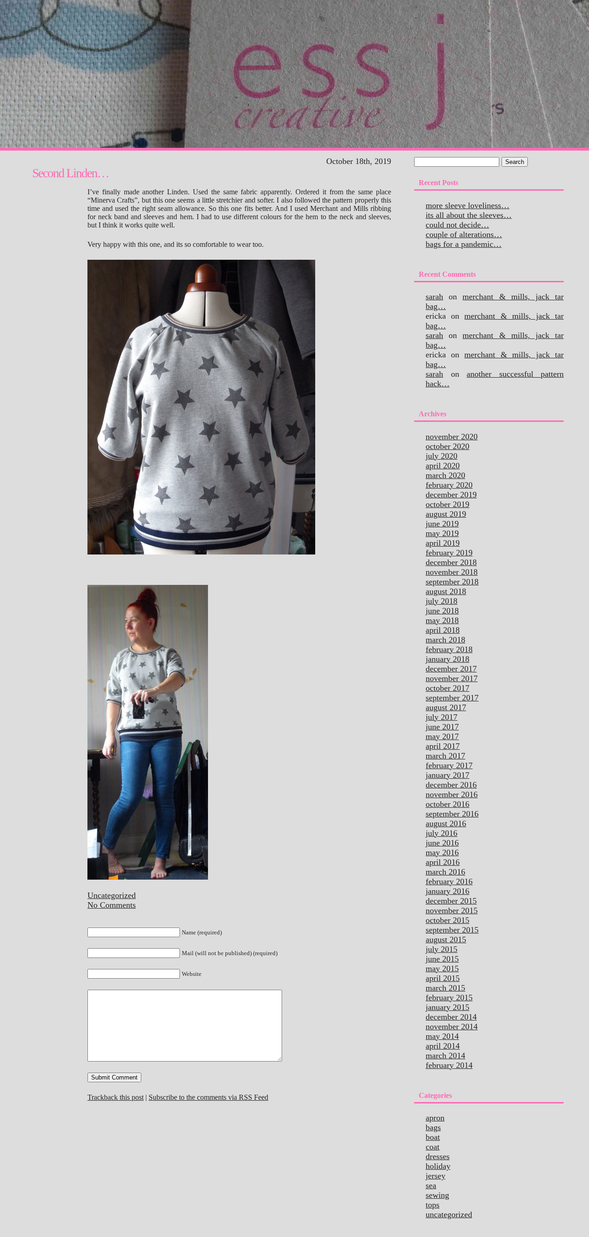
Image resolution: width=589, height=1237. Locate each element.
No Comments (111, 905)
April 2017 (443, 746)
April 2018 (443, 630)
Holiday (438, 1166)
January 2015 (447, 1007)
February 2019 (449, 552)
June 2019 (442, 523)
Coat (432, 1146)
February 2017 (449, 765)
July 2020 (441, 456)
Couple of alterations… (464, 234)
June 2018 (442, 610)
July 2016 (441, 833)
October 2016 (447, 804)
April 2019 (443, 543)
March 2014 (445, 1055)
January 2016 (447, 891)
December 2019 (451, 494)
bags (433, 1127)
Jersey (435, 1175)
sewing (437, 1195)
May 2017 (442, 736)
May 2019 (442, 533)
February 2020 (449, 485)
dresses (438, 1156)
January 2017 (447, 775)
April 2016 (443, 862)
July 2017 (441, 717)
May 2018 (442, 620)
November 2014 (452, 1026)
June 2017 (442, 726)
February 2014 (449, 1065)
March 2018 (445, 639)
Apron (435, 1117)
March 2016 (445, 871)
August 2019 (446, 514)
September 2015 (452, 929)
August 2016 (446, 823)
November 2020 (452, 436)
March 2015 (445, 987)
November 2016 (452, 794)
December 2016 (451, 784)
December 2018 (451, 562)
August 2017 (446, 707)
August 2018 (446, 591)
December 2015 (451, 900)
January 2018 (447, 659)
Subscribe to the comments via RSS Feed (208, 1097)
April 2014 (443, 1045)
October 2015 (447, 920)
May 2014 (442, 1036)
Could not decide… (457, 224)
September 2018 (452, 581)
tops (432, 1204)
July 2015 (441, 949)
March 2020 (445, 475)
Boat (433, 1137)
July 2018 (441, 601)
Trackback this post (115, 1097)
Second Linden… (70, 173)
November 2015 (452, 910)
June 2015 (442, 958)
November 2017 (452, 678)
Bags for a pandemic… (464, 244)
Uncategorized (111, 895)
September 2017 (452, 697)
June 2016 (442, 842)
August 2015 (446, 939)
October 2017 (447, 688)
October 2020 (447, 446)
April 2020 (443, 465)
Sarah (434, 296)
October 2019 (447, 504)
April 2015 (443, 978)
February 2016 (449, 881)
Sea (431, 1185)
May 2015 (442, 968)
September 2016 (452, 813)
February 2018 (449, 649)
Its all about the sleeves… (469, 215)
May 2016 (442, 852)
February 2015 (449, 997)
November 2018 (452, 572)
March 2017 (445, 755)
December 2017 (451, 668)
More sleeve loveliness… (467, 205)
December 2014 (451, 1016)
